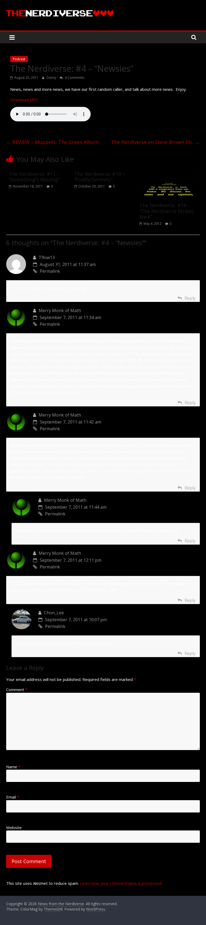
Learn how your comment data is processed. (121, 883)
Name (13, 766)
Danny (52, 77)
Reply (190, 298)
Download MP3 (24, 99)
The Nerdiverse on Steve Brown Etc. (155, 142)
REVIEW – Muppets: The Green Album (52, 142)
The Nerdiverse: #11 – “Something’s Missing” (34, 177)
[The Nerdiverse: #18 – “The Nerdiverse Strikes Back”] (168, 172)
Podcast (19, 59)
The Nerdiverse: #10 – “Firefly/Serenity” (99, 177)
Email (12, 797)
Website (14, 827)
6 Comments (74, 77)
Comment (16, 689)
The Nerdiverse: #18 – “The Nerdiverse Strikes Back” (166, 211)
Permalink (50, 271)
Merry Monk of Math (60, 310)
